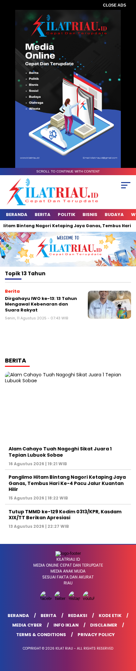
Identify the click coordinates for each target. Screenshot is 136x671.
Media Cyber (27, 625)
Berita (43, 214)
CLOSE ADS (114, 5)
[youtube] (89, 598)
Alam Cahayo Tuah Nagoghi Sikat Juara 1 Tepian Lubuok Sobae (60, 451)
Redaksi (77, 615)
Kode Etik (110, 615)
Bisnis (90, 214)
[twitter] (60, 598)
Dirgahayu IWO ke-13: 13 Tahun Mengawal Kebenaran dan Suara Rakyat (41, 304)
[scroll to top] (126, 633)
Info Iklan (66, 625)
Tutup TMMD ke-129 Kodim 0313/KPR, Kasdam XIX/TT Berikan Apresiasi (65, 514)
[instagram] (75, 598)
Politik (66, 214)
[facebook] (46, 598)
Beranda (16, 214)
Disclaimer (103, 625)
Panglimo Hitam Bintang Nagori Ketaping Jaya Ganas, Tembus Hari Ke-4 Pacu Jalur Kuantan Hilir (67, 483)
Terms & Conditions (41, 634)
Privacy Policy (96, 634)
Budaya (114, 214)
